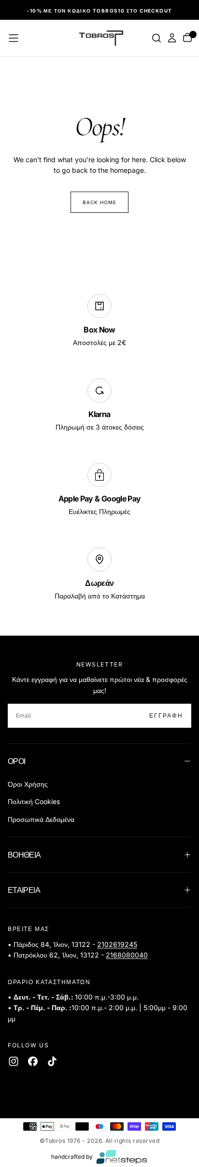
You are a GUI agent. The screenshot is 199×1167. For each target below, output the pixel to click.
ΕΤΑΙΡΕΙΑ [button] (24, 890)
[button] (13, 38)
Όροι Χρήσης (28, 784)
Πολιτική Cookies (34, 801)
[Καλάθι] (187, 38)
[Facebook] (33, 1061)
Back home (99, 202)
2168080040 (127, 955)
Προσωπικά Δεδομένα (41, 819)
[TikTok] (52, 1061)
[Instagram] (13, 1061)
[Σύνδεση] (172, 38)
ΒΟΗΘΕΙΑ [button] (24, 855)
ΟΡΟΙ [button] (16, 761)
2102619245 (117, 944)
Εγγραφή (166, 715)
